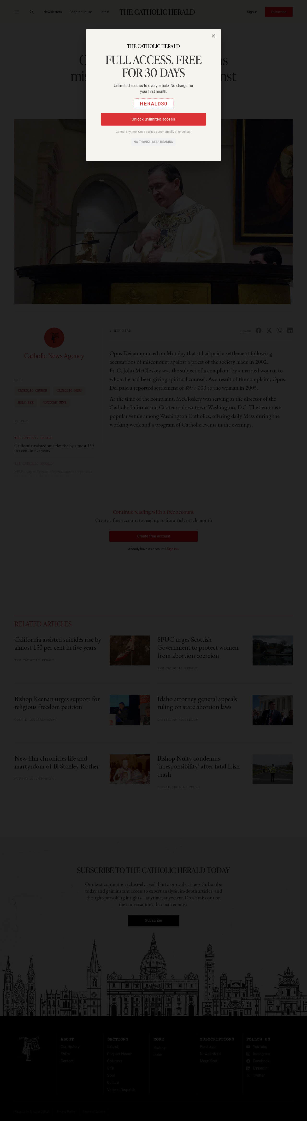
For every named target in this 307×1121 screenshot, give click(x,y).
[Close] (213, 36)
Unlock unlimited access (153, 119)
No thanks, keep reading (153, 142)
